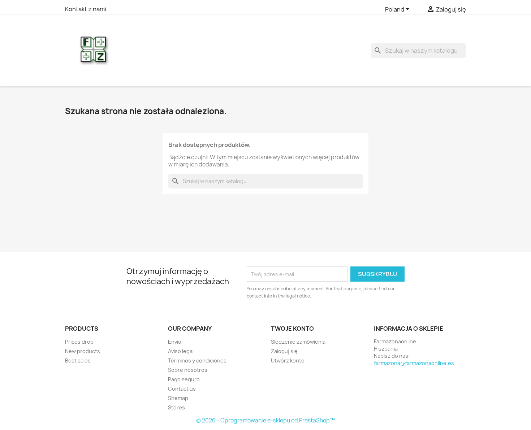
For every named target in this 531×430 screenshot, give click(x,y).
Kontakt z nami (85, 9)
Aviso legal (181, 351)
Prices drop (79, 341)
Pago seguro (184, 379)
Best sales (78, 360)
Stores (176, 407)
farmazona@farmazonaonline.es (414, 363)
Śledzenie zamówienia (298, 341)
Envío (174, 341)
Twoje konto (292, 329)
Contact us (182, 388)
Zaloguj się (284, 351)
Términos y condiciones (197, 360)
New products (82, 351)
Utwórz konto (288, 360)
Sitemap (178, 398)
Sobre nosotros (187, 369)
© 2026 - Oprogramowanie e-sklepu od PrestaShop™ (265, 420)
